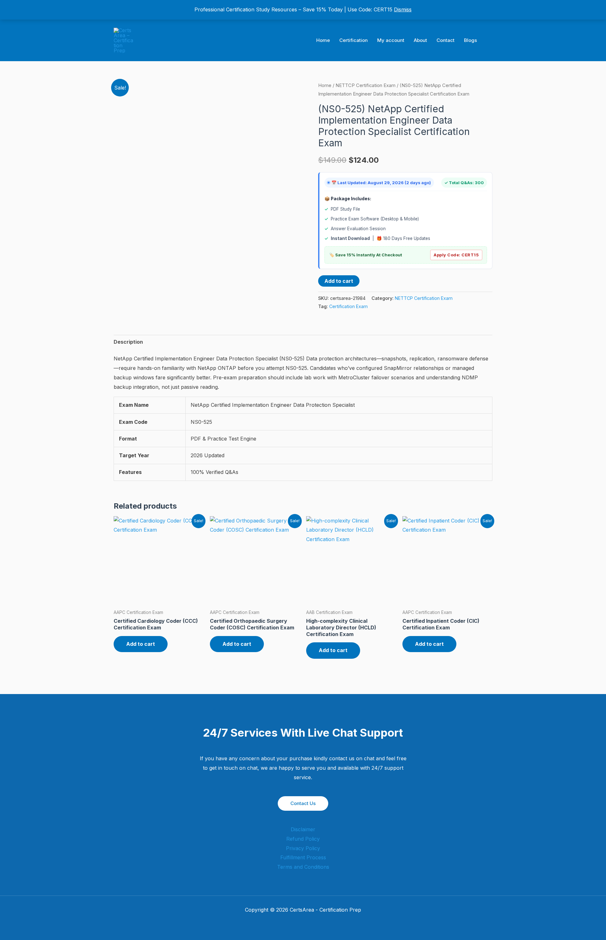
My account (390, 40)
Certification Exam (348, 306)
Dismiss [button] (403, 9)
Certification (353, 40)
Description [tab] (128, 342)
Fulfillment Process (303, 857)
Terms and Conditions (303, 867)
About (420, 40)
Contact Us (303, 803)
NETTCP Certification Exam (365, 85)
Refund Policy (303, 839)
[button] (490, 40)
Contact (445, 40)
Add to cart (338, 281)
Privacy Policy (303, 848)
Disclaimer (303, 829)
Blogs (470, 40)
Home (323, 40)
